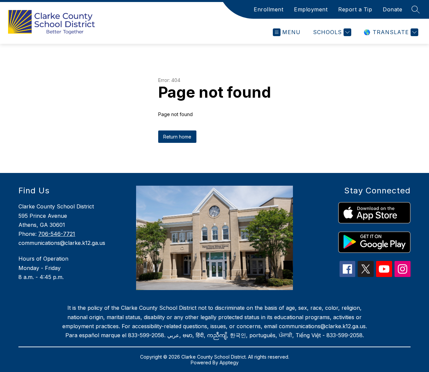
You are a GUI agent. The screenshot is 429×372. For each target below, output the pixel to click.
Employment (310, 9)
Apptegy (229, 362)
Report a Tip (355, 9)
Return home (177, 137)
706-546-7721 (56, 233)
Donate (392, 9)
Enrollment (268, 9)
